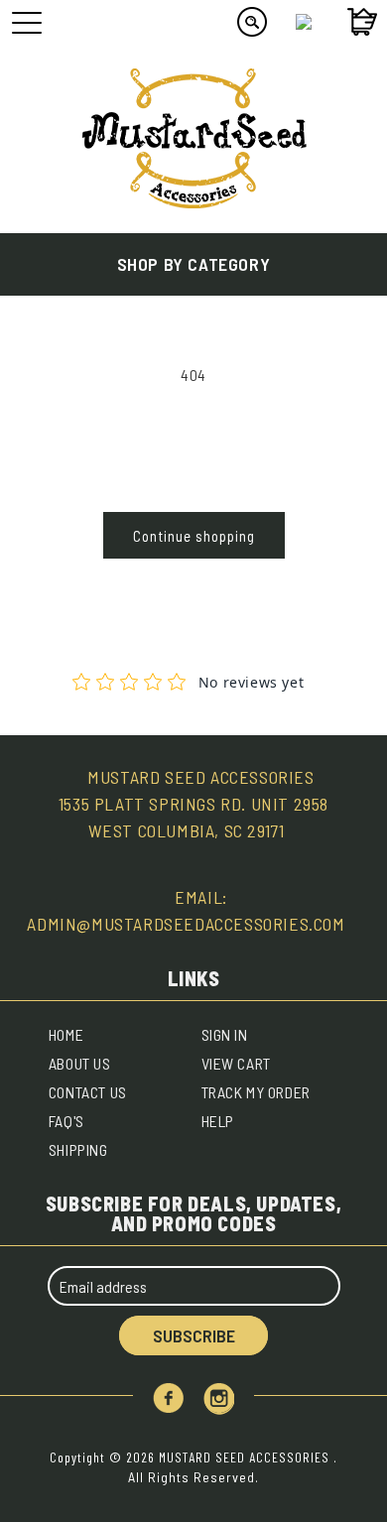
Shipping (78, 1149)
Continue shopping (194, 536)
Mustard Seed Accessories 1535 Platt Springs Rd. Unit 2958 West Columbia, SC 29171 (193, 803)
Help (217, 1120)
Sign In (224, 1034)
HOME (66, 1034)
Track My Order (256, 1091)
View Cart (236, 1063)
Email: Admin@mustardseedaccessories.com (185, 910)
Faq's (66, 1120)
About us (80, 1063)
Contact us (88, 1091)
